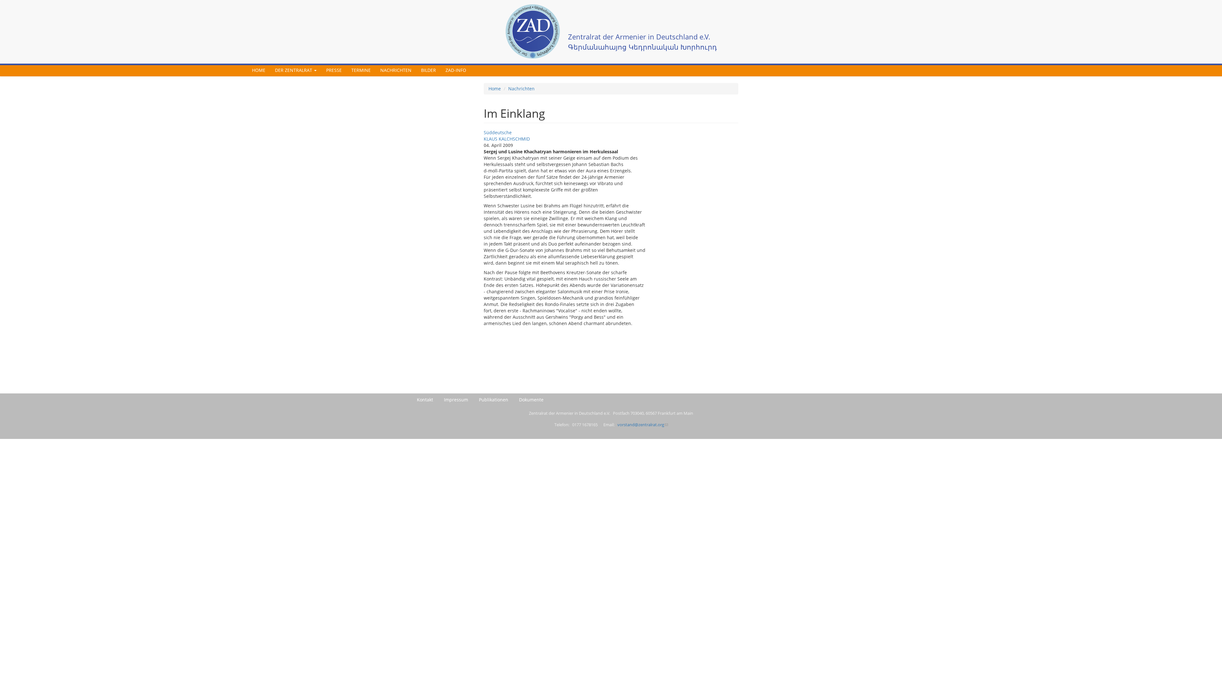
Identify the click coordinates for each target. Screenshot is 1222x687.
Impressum (456, 400)
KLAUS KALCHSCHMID (507, 139)
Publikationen (493, 400)
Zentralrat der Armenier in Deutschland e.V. (639, 37)
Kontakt (425, 400)
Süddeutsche (498, 132)
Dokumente (531, 400)
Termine (361, 70)
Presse (334, 70)
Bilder (428, 70)
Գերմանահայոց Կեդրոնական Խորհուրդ (642, 47)
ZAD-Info (456, 70)
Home (258, 70)
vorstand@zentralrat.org (640, 424)
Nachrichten (395, 70)
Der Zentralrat (294, 70)
